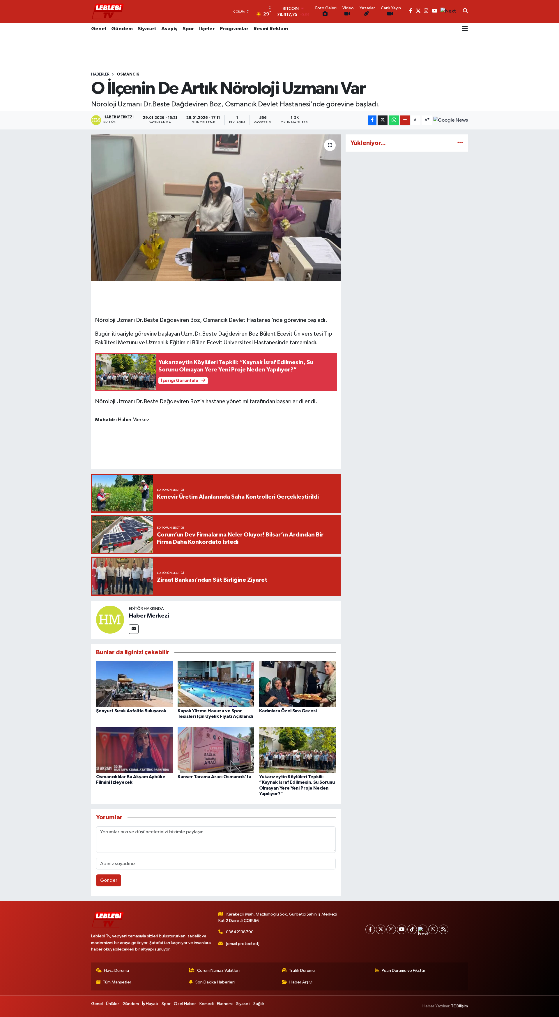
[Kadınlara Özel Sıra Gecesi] (297, 683)
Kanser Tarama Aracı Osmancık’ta (214, 776)
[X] (380, 929)
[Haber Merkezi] (110, 619)
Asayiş (169, 28)
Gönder (108, 880)
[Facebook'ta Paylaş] (372, 120)
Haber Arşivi (300, 982)
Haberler (100, 74)
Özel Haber (185, 1004)
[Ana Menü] (465, 29)
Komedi (206, 1004)
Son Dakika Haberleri (215, 982)
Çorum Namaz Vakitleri (218, 970)
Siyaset (147, 28)
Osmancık (128, 74)
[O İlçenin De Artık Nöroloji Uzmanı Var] (216, 207)
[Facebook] (370, 929)
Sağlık (258, 1004)
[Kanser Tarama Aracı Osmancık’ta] (216, 749)
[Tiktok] (412, 929)
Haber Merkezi (149, 616)
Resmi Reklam (271, 28)
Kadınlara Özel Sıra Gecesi (288, 711)
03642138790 (240, 932)
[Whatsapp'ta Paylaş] (394, 120)
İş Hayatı (150, 1004)
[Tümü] (460, 143)
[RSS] (443, 929)
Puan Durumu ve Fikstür (403, 970)
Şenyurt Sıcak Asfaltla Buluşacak (131, 711)
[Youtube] (401, 929)
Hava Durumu (116, 970)
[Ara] (465, 11)
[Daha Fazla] (405, 120)
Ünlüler (112, 1004)
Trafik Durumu (302, 970)
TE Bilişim (459, 1006)
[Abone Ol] (450, 120)
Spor (188, 28)
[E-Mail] (134, 629)
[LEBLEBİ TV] (107, 11)
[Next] (422, 929)
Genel (98, 28)
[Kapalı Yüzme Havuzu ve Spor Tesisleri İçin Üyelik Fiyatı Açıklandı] (216, 683)
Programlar (234, 28)
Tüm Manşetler (117, 982)
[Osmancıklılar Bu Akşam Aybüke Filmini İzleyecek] (134, 749)
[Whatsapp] (433, 929)
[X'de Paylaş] (383, 120)
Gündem (122, 28)
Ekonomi (225, 1004)
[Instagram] (391, 929)
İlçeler (207, 28)
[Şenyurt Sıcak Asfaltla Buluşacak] (134, 683)
